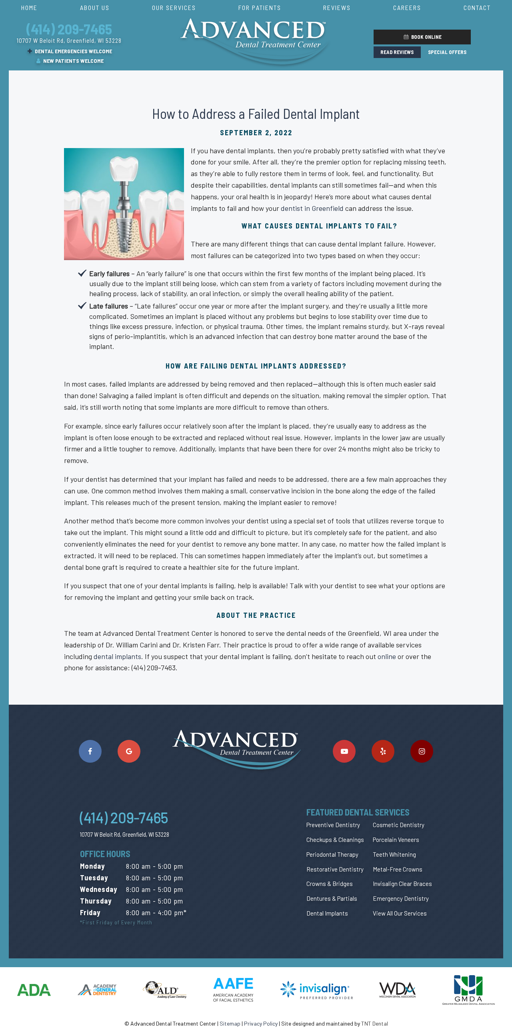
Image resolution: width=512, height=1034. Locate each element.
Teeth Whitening (394, 854)
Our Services (174, 7)
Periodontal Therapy (332, 854)
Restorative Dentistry (335, 869)
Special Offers (447, 52)
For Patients (259, 7)
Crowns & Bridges (329, 883)
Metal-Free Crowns (397, 869)
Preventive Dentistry (333, 824)
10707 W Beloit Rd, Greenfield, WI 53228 (69, 40)
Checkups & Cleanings (335, 839)
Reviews (337, 7)
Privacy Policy (261, 1023)
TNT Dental (374, 1023)
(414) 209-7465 (69, 28)
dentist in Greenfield (312, 208)
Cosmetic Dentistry (398, 824)
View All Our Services (400, 913)
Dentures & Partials (331, 898)
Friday (90, 912)
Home (29, 7)
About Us (95, 7)
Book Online (426, 37)
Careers (407, 7)
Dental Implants (327, 913)
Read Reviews (397, 52)
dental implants (117, 656)
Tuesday (94, 877)
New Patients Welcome (73, 61)
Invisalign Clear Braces (402, 883)
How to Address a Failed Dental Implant (256, 113)
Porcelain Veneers (396, 839)
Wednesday (98, 889)
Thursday (96, 900)
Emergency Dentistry (401, 898)
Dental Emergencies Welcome (73, 51)
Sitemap (230, 1023)
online (387, 656)
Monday (92, 866)
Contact (477, 7)
